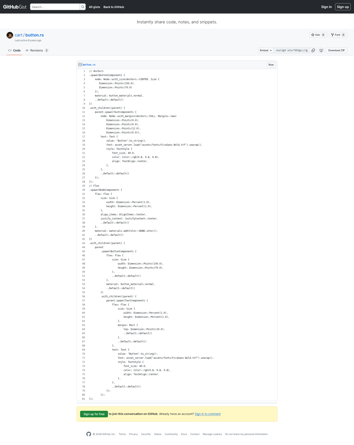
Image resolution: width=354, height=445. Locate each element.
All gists (94, 7)
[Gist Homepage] (15, 6)
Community (171, 434)
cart (18, 35)
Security (146, 434)
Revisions (38, 50)
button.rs (34, 35)
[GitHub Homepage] (88, 434)
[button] (313, 50)
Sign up (343, 7)
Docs (184, 434)
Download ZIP (336, 50)
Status (157, 434)
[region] (177, 235)
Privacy (133, 434)
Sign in (326, 7)
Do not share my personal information (246, 434)
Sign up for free (94, 414)
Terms (122, 434)
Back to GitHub (113, 7)
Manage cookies (212, 434)
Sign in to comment (208, 413)
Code (16, 50)
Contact (195, 434)
